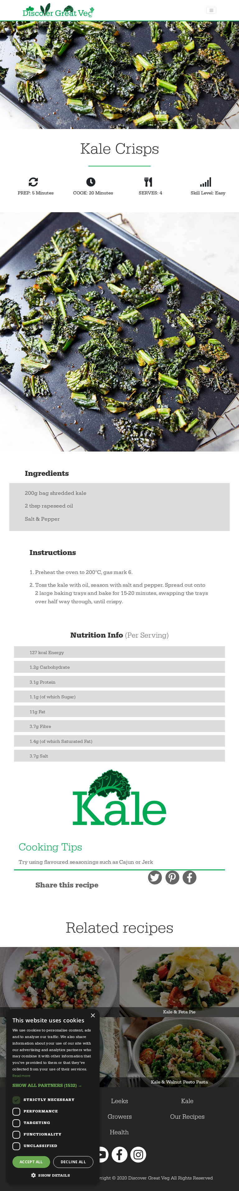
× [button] (92, 1015)
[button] (52, 1085)
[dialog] (53, 1097)
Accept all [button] (31, 1162)
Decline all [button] (73, 1162)
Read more (21, 1075)
